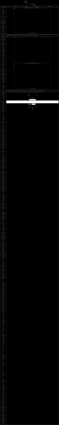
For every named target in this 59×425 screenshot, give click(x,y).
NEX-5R (3, 201)
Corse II (3, 83)
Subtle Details (3, 162)
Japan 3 (3, 349)
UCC (3, 346)
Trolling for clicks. (3, 94)
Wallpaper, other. (3, 290)
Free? (3, 120)
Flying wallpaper (3, 249)
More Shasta (3, 267)
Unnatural (3, 152)
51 (3, 368)
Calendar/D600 (3, 190)
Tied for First (3, 307)
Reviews (26, 6)
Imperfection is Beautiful (3, 122)
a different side (3, 222)
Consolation (3, 52)
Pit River (3, 319)
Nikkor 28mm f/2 (3, 408)
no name (3, 221)
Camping (3, 199)
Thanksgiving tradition (3, 92)
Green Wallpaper (3, 219)
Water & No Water (3, 22)
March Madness (3, 140)
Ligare (3, 209)
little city (3, 259)
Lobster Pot (3, 386)
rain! (3, 279)
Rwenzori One (3, 308)
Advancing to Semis (3, 130)
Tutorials (37, 6)
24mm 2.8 (3, 416)
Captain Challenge (3, 212)
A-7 (3, 112)
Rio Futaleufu (3, 104)
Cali (3, 14)
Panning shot (3, 414)
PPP (3, 123)
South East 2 (3, 309)
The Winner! (3, 53)
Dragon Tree (3, 179)
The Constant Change (3, 160)
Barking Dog (3, 250)
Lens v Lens (3, 45)
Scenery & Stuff (3, 191)
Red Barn (3, 318)
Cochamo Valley (3, 110)
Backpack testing (3, 93)
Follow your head (3, 180)
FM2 (3, 169)
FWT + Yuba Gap (3, 241)
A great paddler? (3, 387)
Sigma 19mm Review (3, 172)
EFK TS (3, 348)
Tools (3, 192)
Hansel (3, 170)
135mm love (3, 25)
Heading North (3, 161)
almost (3, 240)
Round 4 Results (3, 55)
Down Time (3, 24)
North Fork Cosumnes (3, 407)
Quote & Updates (3, 336)
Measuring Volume (3, 34)
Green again (3, 211)
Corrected (3, 150)
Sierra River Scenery (3, 151)
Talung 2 (3, 328)
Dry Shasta (3, 82)
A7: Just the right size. (3, 90)
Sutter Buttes (3, 248)
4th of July (3, 358)
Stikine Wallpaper (3, 198)
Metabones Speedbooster (3, 101)
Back (3, 377)
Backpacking (3, 338)
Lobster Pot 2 (3, 385)
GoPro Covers (3, 71)
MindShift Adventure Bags (3, 33)
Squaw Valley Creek (3, 406)
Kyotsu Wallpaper (3, 208)
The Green (3, 306)
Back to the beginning (3, 51)
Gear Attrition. (3, 121)
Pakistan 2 (3, 369)
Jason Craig (3, 389)
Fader (3, 231)
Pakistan (3, 375)
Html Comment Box (33, 105)
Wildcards (3, 63)
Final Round (3, 54)
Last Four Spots (3, 141)
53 (3, 366)
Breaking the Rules (3, 182)
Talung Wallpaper (3, 251)
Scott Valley (3, 337)
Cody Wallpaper (3, 288)
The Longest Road (3, 257)
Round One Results (3, 64)
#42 (3, 378)
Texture (3, 202)
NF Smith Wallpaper (3, 277)
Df (3, 100)
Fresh (3, 153)
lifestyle (3, 220)
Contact (5, 6)
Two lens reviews (3, 418)
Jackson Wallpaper (3, 299)
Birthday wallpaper (3, 189)
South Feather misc (3, 171)
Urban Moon (3, 200)
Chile (3, 113)
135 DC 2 (3, 330)
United (3, 131)
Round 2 (3, 61)
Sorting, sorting (3, 181)
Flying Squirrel (3, 218)
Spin (3, 210)
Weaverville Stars (3, 417)
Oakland (3, 298)
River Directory (50, 6)
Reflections (3, 261)
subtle (3, 260)
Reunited (3, 114)
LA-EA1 (3, 149)
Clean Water (3, 320)
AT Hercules (3, 31)
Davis (3, 316)
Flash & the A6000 (3, 35)
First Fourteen (3, 143)
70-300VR (3, 357)
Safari (3, 317)
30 (3, 280)
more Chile (3, 111)
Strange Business (3, 44)
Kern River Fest (3, 388)
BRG (3, 326)
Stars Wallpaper (3, 278)
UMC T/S (3, 397)
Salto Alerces (3, 103)
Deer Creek (3, 396)
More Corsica (3, 12)
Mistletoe (3, 281)
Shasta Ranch (3, 80)
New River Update (3, 415)
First (3, 424)
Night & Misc (3, 329)
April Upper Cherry (3, 13)
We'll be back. (3, 133)
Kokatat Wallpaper (3, 310)
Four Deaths (3, 268)
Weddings (15, 6)
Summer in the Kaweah (3, 43)
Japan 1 (3, 355)
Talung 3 (3, 327)
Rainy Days (3, 398)
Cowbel (3, 367)
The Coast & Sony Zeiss (3, 74)
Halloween (3, 102)
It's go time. (3, 41)
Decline (3, 32)
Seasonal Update (3, 356)
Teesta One (3, 395)
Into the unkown (3, 239)
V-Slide (3, 42)
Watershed (3, 289)
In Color (3, 271)
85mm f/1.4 (3, 297)
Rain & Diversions (3, 73)
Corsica (3, 15)
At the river (3, 228)
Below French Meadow (3, 23)
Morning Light (3, 81)
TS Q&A (3, 347)
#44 (3, 376)
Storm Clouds (3, 247)
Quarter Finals (3, 132)
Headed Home (3, 300)
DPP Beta (3, 339)
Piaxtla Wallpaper (3, 270)
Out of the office (3, 159)
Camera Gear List (3, 163)
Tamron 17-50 (3, 269)
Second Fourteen (3, 142)
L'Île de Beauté (3, 91)
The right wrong (3, 188)
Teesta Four (3, 379)
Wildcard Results (3, 62)
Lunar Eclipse (3, 287)
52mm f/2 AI (3, 365)
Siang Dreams (3, 258)
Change (3, 405)
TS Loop (3, 359)
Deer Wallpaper (3, 238)
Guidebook (3, 72)
